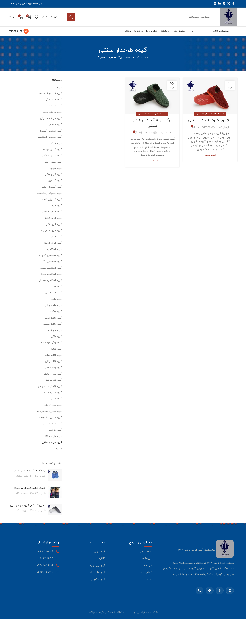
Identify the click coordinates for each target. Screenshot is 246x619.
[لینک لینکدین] (219, 3)
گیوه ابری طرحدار (52, 243)
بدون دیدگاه (22, 476)
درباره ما (147, 565)
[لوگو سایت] (228, 17)
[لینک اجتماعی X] (228, 3)
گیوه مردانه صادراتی (51, 118)
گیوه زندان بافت (53, 374)
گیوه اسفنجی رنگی (51, 261)
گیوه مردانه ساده (52, 112)
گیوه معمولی (55, 124)
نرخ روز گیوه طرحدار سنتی (210, 120)
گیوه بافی (56, 299)
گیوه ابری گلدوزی (52, 218)
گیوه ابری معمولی (52, 211)
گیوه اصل (57, 286)
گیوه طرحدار (219, 113)
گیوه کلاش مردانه (52, 149)
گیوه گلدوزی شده (52, 199)
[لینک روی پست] (210, 96)
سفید (59, 448)
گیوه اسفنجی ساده (51, 274)
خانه (145, 57)
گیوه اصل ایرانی (53, 293)
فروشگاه (147, 558)
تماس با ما (146, 572)
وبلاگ (149, 579)
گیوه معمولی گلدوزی (50, 131)
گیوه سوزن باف (53, 405)
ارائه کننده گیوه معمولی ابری (30, 471)
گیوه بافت (56, 311)
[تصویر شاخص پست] (55, 475)
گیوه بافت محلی (53, 318)
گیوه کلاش (56, 143)
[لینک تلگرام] (215, 3)
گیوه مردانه (55, 106)
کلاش (102, 558)
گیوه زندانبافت (54, 380)
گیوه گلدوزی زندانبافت (49, 193)
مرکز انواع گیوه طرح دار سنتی (152, 123)
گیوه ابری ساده (53, 237)
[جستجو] (71, 17)
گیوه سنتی (56, 398)
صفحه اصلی (145, 551)
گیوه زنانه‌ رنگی (53, 361)
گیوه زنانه (56, 349)
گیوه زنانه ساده (53, 355)
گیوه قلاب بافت (96, 572)
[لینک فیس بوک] (233, 3)
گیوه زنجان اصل (53, 367)
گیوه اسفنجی (54, 249)
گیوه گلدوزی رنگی (52, 187)
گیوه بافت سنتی (52, 324)
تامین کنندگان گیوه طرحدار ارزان (28, 505)
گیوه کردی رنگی (53, 174)
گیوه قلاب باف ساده (50, 93)
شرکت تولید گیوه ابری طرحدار (29, 488)
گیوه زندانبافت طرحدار (50, 386)
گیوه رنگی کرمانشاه (51, 342)
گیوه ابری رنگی (54, 224)
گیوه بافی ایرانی (53, 305)
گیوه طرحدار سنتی (204, 113)
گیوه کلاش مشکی (52, 155)
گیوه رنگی (56, 336)
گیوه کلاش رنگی (53, 162)
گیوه (59, 87)
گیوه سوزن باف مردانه (49, 411)
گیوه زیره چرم (97, 565)
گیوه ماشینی (98, 579)
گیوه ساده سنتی (52, 424)
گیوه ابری (56, 205)
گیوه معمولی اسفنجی (50, 137)
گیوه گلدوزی (55, 180)
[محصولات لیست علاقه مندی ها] (36, 17)
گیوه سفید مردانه (52, 392)
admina (206, 127)
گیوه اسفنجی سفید (51, 268)
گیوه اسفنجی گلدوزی (50, 255)
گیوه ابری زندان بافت (50, 230)
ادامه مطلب (210, 155)
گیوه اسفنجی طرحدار (50, 280)
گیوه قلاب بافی (53, 99)
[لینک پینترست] (224, 3)
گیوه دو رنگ (55, 330)
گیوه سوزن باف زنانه (50, 417)
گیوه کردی (56, 168)
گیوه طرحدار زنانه (52, 436)
